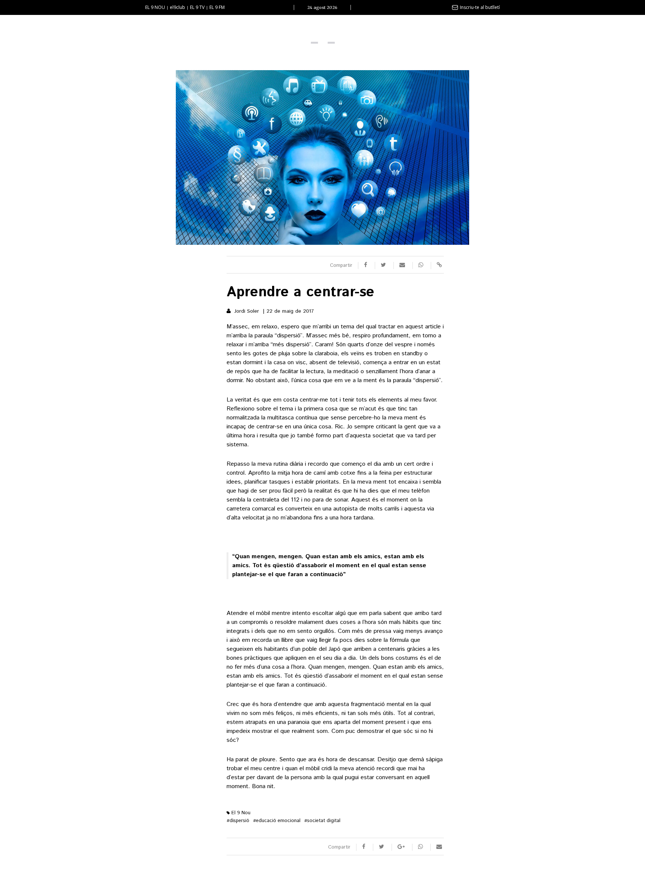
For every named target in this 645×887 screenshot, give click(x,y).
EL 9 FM (217, 7)
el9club (177, 7)
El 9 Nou (240, 812)
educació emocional (276, 820)
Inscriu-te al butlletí (480, 7)
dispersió (238, 820)
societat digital (322, 820)
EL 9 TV (197, 7)
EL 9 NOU (155, 7)
